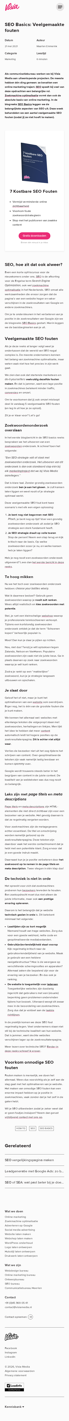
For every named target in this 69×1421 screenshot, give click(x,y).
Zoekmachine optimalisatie (21, 95)
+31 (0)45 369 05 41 (16, 1303)
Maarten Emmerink (47, 46)
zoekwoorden (13, 446)
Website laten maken (18, 1234)
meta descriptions (33, 806)
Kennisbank (13, 1406)
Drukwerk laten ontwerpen (21, 1255)
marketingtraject (19, 471)
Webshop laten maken (18, 1238)
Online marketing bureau (20, 1275)
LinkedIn (10, 1356)
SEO (38, 87)
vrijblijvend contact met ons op (23, 1117)
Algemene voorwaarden (19, 1371)
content (45, 730)
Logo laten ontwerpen (18, 1247)
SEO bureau (12, 1283)
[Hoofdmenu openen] (60, 7)
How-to (20, 1128)
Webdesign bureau (16, 1270)
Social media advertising (20, 1229)
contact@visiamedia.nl (18, 1307)
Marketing (10, 59)
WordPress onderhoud (19, 1243)
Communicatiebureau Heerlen (23, 1288)
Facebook (11, 1348)
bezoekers (29, 890)
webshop (47, 615)
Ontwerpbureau (14, 1279)
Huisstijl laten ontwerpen (20, 1251)
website (38, 702)
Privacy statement (16, 1375)
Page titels (11, 806)
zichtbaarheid (21, 206)
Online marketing (15, 1217)
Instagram (11, 1352)
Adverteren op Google (19, 1225)
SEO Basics (29, 323)
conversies (11, 392)
